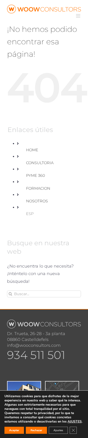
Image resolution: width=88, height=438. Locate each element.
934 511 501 (36, 355)
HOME (32, 150)
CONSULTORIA (40, 163)
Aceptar (14, 430)
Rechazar (36, 430)
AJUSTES (75, 421)
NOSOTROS (37, 201)
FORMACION (38, 188)
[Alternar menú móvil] (78, 15)
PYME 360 (35, 175)
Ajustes (58, 430)
